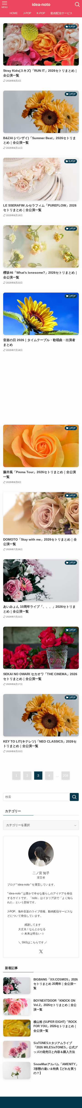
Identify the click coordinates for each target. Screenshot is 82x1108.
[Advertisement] (41, 388)
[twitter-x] (41, 951)
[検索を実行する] (74, 797)
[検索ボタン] (77, 4)
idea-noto (41, 5)
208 (65, 775)
